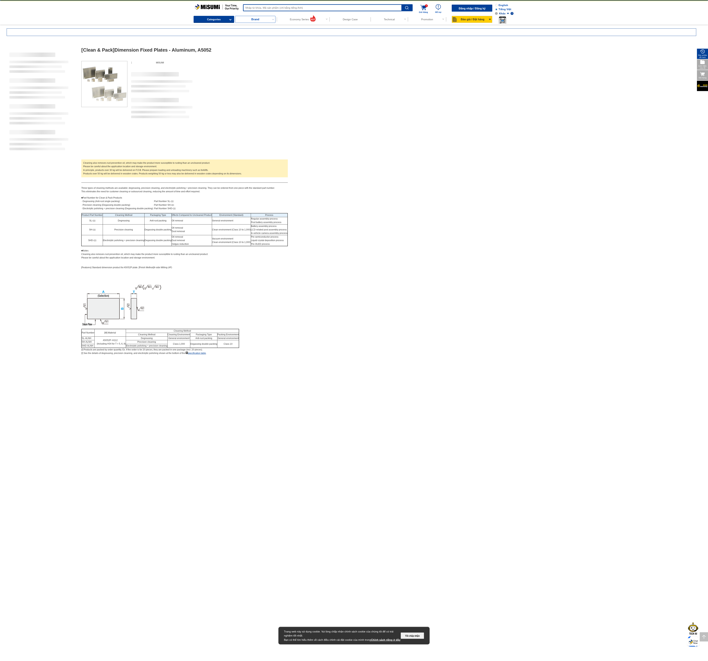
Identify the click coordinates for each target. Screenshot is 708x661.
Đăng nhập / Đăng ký (472, 8)
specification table (197, 353)
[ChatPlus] (693, 643)
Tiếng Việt (505, 9)
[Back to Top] (704, 636)
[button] (502, 20)
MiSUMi (198, 6)
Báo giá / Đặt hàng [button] (472, 19)
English (503, 5)
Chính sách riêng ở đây (385, 639)
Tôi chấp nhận (412, 636)
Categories (214, 19)
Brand (255, 19)
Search (406, 7)
